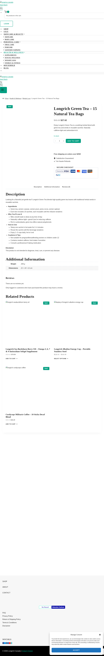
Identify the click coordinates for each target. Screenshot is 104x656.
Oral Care (9, 44)
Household (9, 65)
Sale (6, 31)
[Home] (3, 98)
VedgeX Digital (27, 651)
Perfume (9, 47)
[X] (5, 643)
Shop (6, 29)
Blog (6, 68)
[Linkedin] (8, 643)
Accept (76, 650)
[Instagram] (6, 643)
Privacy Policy (7, 616)
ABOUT (5, 587)
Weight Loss (10, 60)
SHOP (4, 581)
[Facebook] (3, 643)
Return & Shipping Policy (11, 619)
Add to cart (73, 141)
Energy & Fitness (12, 63)
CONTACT (6, 593)
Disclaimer (6, 626)
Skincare (9, 37)
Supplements (10, 55)
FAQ (4, 613)
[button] (100, 635)
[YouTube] (10, 643)
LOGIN (6, 24)
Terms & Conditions (9, 622)
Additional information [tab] (52, 187)
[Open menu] (3, 90)
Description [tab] (38, 187)
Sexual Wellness (12, 57)
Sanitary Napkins (12, 50)
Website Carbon (58, 607)
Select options (60, 358)
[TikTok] (11, 643)
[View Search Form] (1, 9)
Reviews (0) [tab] (66, 187)
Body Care (9, 39)
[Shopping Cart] (52, 82)
